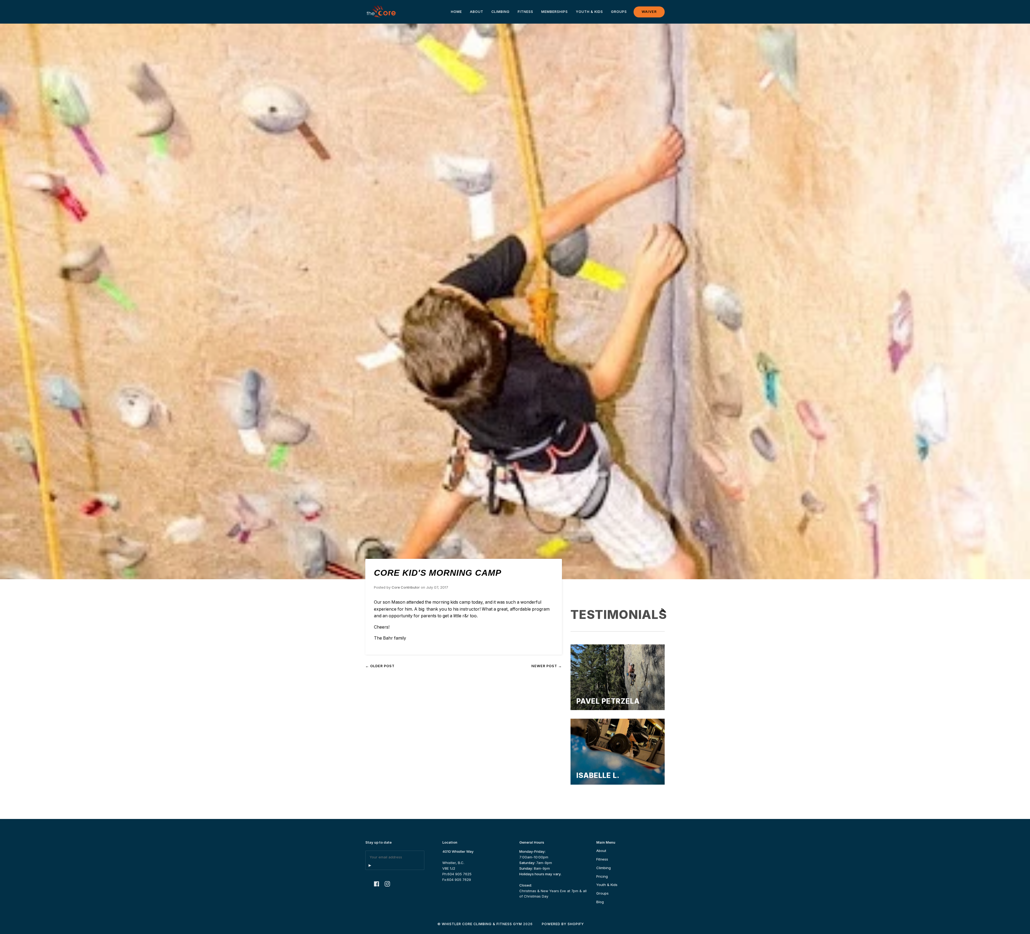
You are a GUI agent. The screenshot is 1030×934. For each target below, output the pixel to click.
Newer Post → (546, 666)
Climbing (603, 868)
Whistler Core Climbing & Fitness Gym (482, 924)
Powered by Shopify (563, 924)
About (601, 850)
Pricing (602, 876)
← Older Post (380, 666)
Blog (600, 902)
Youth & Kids (606, 885)
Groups (602, 893)
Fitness (602, 859)
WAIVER (649, 12)
